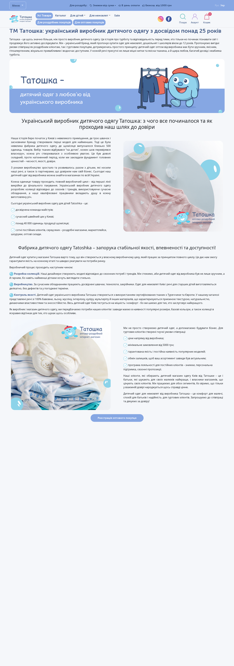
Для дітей (76, 15)
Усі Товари (44, 15)
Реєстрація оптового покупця (117, 417)
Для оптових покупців (89, 22)
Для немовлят (98, 15)
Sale (117, 15)
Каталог (60, 15)
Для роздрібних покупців (54, 22)
